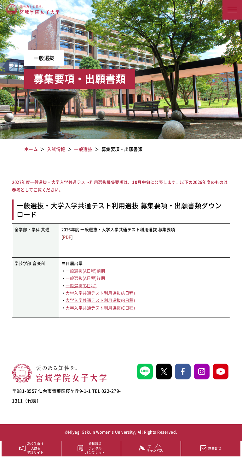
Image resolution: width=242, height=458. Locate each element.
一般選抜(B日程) (81, 285)
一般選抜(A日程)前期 (85, 271)
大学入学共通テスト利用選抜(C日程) (100, 308)
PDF (67, 237)
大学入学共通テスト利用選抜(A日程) (100, 293)
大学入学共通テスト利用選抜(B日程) (100, 300)
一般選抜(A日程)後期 (85, 278)
